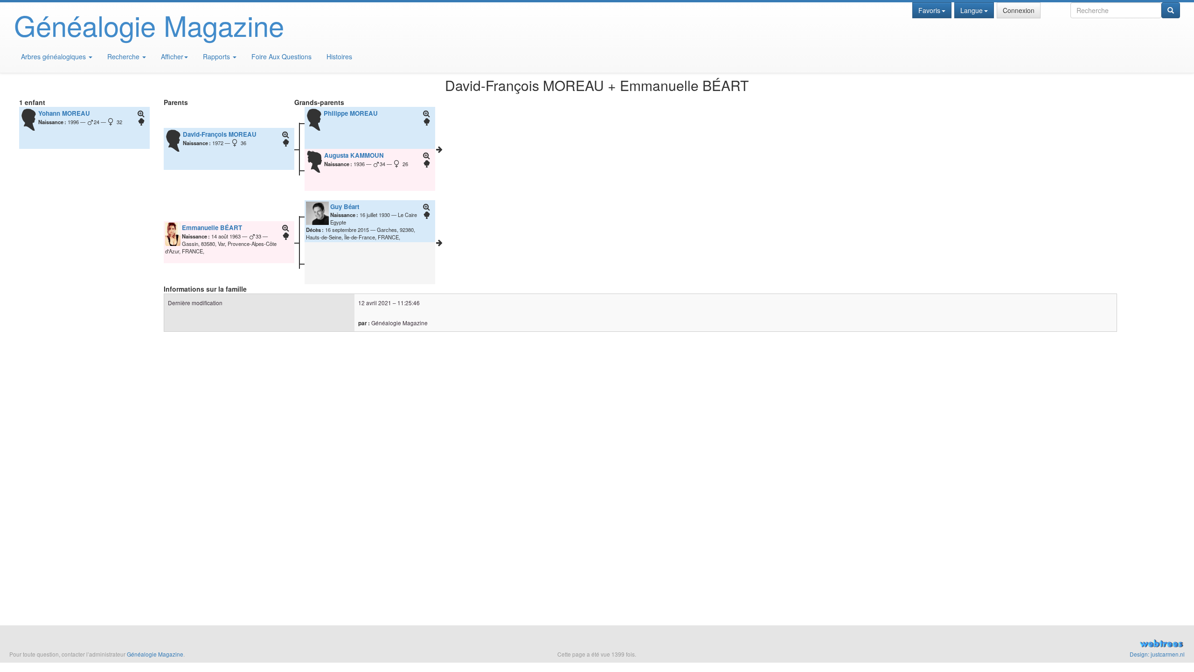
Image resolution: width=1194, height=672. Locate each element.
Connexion (1018, 10)
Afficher (172, 56)
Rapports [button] (217, 56)
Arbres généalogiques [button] (54, 56)
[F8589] (439, 149)
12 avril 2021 (374, 303)
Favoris (929, 10)
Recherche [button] (124, 56)
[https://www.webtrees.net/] (995, 644)
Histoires (339, 56)
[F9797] (439, 242)
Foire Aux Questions (281, 56)
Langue (971, 10)
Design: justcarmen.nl (1157, 654)
